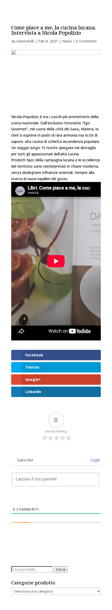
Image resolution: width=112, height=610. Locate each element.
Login (94, 460)
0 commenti (86, 41)
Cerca (60, 569)
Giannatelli (25, 41)
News (67, 41)
